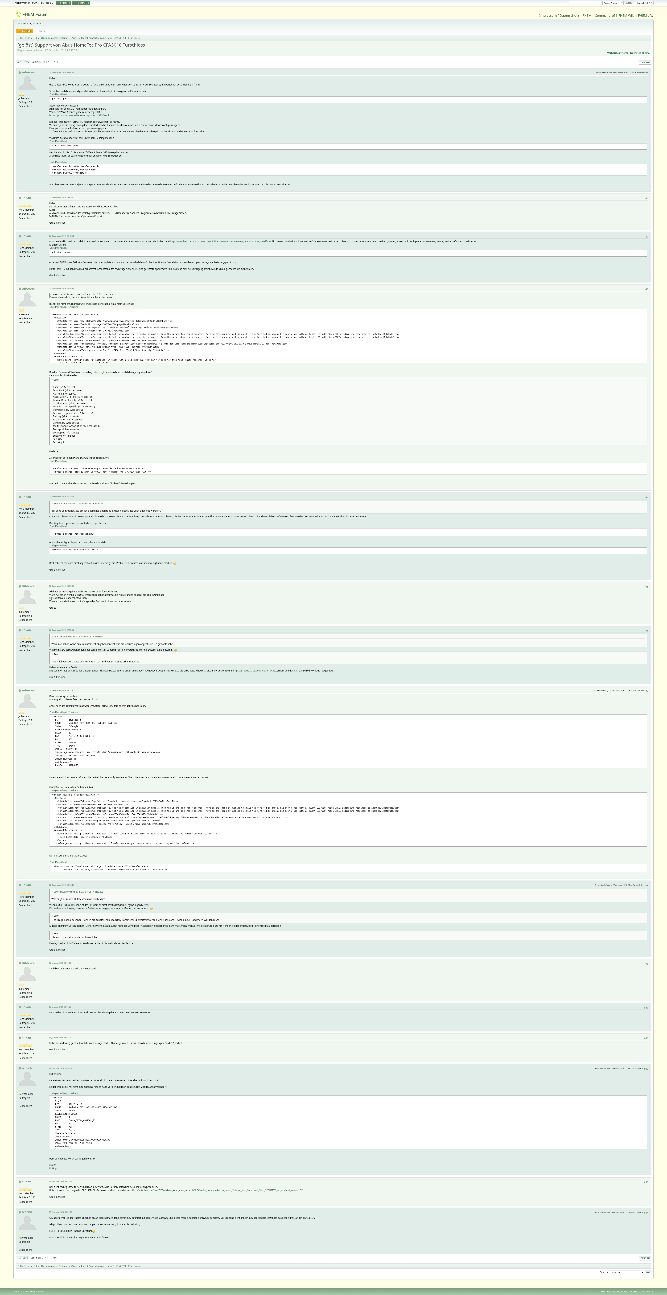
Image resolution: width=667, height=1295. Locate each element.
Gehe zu (604, 1272)
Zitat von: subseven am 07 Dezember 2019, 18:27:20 (78, 891)
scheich (27, 1068)
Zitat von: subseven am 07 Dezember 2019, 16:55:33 (78, 636)
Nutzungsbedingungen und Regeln (623, 1291)
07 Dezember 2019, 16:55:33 (61, 586)
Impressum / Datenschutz (559, 15)
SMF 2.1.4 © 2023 (21, 1291)
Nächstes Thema (640, 53)
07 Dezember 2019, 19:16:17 (61, 885)
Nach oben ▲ (647, 1291)
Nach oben (22, 1257)
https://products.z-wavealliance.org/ (252, 670)
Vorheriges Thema (617, 53)
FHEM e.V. (645, 15)
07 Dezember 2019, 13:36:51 (61, 288)
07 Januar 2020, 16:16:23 (60, 1007)
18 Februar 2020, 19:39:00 (60, 1212)
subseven (28, 72)
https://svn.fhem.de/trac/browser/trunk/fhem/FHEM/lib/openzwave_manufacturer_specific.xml (221, 241)
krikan (26, 198)
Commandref (605, 15)
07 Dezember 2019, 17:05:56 (61, 630)
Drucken (645, 62)
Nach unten (23, 62)
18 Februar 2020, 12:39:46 (60, 1181)
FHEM (587, 15)
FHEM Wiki (626, 15)
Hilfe (603, 1291)
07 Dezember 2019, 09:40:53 (61, 72)
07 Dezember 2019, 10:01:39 (61, 197)
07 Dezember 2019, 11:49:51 (61, 236)
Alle (56, 61)
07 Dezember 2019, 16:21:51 (61, 496)
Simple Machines (37, 1291)
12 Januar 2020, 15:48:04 (60, 1037)
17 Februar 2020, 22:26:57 (60, 1068)
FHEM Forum (34, 14)
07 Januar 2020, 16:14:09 (60, 963)
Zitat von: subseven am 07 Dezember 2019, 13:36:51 (78, 503)
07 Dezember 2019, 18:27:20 (61, 690)
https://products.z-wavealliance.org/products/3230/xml (79, 115)
